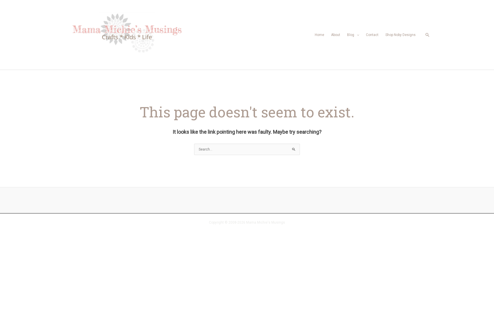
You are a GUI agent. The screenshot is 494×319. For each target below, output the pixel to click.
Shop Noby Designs (400, 35)
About (335, 35)
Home (319, 35)
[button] (427, 34)
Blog (350, 35)
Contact (372, 35)
